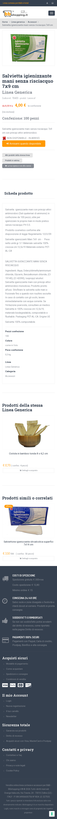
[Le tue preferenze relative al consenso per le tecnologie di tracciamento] (52, 814)
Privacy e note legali (15, 765)
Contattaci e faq (14, 755)
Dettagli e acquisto (29, 470)
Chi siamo (11, 760)
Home (5, 22)
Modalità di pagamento (17, 663)
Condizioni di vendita (16, 679)
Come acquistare (14, 669)
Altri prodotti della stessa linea (17, 155)
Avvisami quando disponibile (25, 143)
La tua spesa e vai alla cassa (19, 166)
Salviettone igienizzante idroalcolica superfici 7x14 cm (28, 543)
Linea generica (18, 22)
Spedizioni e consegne (17, 674)
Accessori (32, 22)
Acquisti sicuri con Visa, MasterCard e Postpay (28, 741)
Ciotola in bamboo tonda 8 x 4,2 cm (28, 453)
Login (8, 701)
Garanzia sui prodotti (16, 730)
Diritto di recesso (14, 736)
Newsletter (11, 716)
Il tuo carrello (12, 711)
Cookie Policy (12, 770)
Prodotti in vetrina (12, 161)
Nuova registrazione (15, 706)
